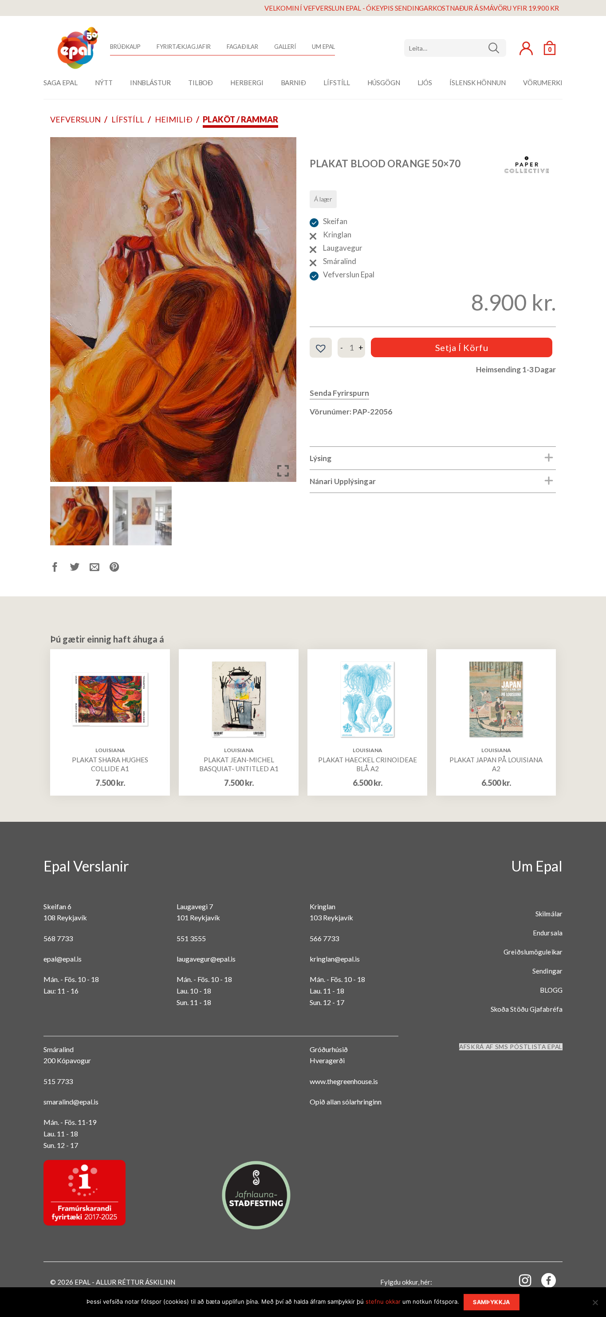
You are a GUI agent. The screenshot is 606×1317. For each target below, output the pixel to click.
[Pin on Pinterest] (120, 569)
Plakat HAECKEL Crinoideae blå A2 (367, 764)
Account (526, 48)
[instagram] (520, 1280)
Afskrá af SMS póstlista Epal (511, 1046)
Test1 (497, 48)
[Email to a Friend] (100, 569)
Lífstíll (127, 119)
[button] (283, 313)
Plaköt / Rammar (240, 119)
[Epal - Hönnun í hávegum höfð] (76, 48)
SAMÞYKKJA (491, 1302)
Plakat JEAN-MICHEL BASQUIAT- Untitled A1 (239, 764)
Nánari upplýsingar (343, 481)
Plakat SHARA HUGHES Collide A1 (110, 764)
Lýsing (321, 458)
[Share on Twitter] (80, 569)
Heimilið (174, 119)
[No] (594, 1305)
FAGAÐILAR (242, 46)
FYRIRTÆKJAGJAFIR (183, 46)
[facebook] (543, 1282)
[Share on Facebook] (60, 569)
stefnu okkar (383, 1301)
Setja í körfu (461, 347)
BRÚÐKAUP (125, 46)
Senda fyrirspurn (339, 393)
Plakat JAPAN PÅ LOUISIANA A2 (496, 764)
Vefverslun (75, 119)
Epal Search (455, 48)
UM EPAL (323, 46)
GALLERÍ (285, 46)
